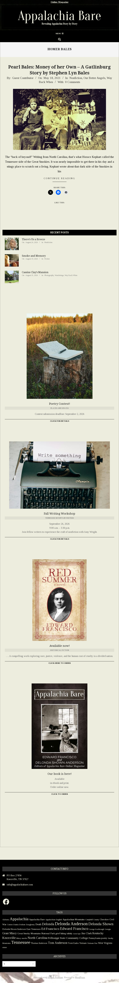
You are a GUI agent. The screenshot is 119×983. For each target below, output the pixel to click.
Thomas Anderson (39, 943)
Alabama (5, 920)
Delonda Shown (100, 924)
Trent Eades (73, 943)
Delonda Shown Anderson (14, 929)
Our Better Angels (94, 78)
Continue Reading (59, 178)
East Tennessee (33, 929)
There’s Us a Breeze (33, 239)
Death (38, 924)
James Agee (77, 934)
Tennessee (20, 942)
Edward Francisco (74, 928)
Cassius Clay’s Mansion (35, 272)
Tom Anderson (57, 942)
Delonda (48, 924)
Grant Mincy (9, 933)
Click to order (59, 794)
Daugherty (30, 924)
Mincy (18, 938)
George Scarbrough (96, 929)
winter (4, 947)
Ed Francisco (50, 929)
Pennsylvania (95, 938)
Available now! (59, 645)
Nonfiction (75, 78)
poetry (104, 938)
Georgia (108, 929)
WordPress (80, 977)
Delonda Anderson (71, 923)
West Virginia (105, 943)
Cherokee (104, 919)
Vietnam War (92, 943)
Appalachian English (53, 919)
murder (24, 938)
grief (57, 933)
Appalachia (19, 919)
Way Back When (71, 275)
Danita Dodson (19, 924)
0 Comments (72, 82)
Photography (49, 275)
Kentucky (98, 933)
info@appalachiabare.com (20, 884)
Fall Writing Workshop (59, 513)
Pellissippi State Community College (68, 938)
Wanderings (59, 275)
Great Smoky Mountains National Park (36, 933)
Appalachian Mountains (74, 919)
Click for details (59, 539)
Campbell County (92, 919)
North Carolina (37, 937)
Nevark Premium (55, 977)
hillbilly (70, 933)
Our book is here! (60, 773)
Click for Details (59, 421)
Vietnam (83, 943)
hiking (63, 933)
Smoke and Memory (34, 255)
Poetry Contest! (59, 403)
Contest (10, 925)
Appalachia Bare (37, 919)
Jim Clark (86, 933)
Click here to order (59, 663)
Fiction (47, 259)
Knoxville (9, 938)
